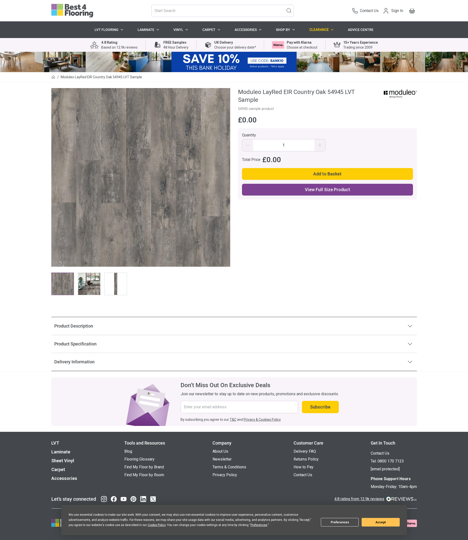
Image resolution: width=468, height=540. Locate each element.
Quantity (249, 135)
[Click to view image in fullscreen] (140, 177)
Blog (128, 451)
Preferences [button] (259, 525)
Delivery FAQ (305, 451)
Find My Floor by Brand (144, 467)
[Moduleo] (400, 93)
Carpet (208, 30)
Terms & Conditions (229, 467)
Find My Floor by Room (144, 475)
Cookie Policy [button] (157, 525)
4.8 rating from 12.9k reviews (359, 499)
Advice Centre (360, 30)
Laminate (146, 30)
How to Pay (303, 467)
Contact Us (303, 475)
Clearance (319, 30)
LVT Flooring (106, 30)
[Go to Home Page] (53, 77)
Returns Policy (306, 459)
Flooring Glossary (139, 459)
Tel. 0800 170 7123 (387, 461)
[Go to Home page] (72, 10)
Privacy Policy (225, 475)
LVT (55, 443)
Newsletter (222, 459)
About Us (220, 451)
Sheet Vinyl (62, 460)
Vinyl (178, 30)
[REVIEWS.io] (401, 499)
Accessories (246, 30)
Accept (380, 522)
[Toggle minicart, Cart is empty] (412, 11)
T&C (233, 419)
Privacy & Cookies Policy (262, 419)
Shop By (283, 30)
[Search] (289, 10)
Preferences (340, 522)
